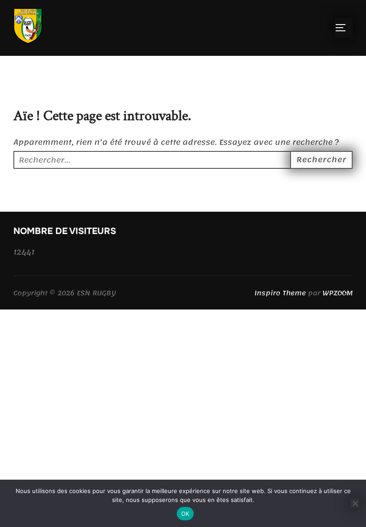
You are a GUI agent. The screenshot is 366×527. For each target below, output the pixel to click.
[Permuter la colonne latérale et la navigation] (344, 28)
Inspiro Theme (280, 293)
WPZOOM (338, 293)
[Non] (354, 503)
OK (185, 513)
